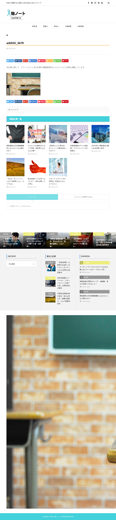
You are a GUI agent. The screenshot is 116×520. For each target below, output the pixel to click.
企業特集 (80, 26)
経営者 (34, 26)
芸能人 (45, 26)
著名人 (56, 26)
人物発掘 (68, 26)
